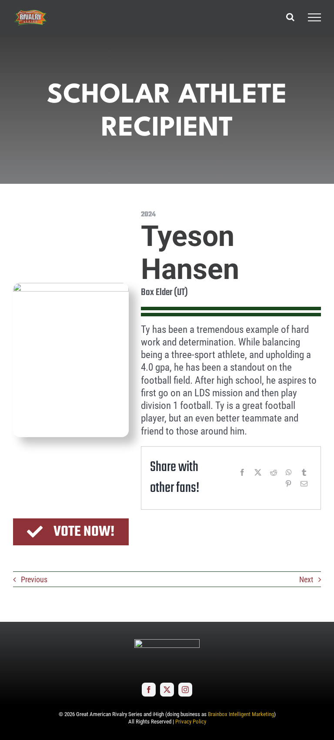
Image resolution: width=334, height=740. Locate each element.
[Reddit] (273, 472)
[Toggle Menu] (314, 17)
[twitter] (167, 690)
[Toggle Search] (290, 17)
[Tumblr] (304, 472)
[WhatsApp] (288, 472)
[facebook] (149, 690)
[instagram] (185, 690)
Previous (34, 579)
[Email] (304, 483)
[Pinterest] (288, 483)
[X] (258, 472)
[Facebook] (242, 472)
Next (306, 579)
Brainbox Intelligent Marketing (241, 714)
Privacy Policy (190, 721)
